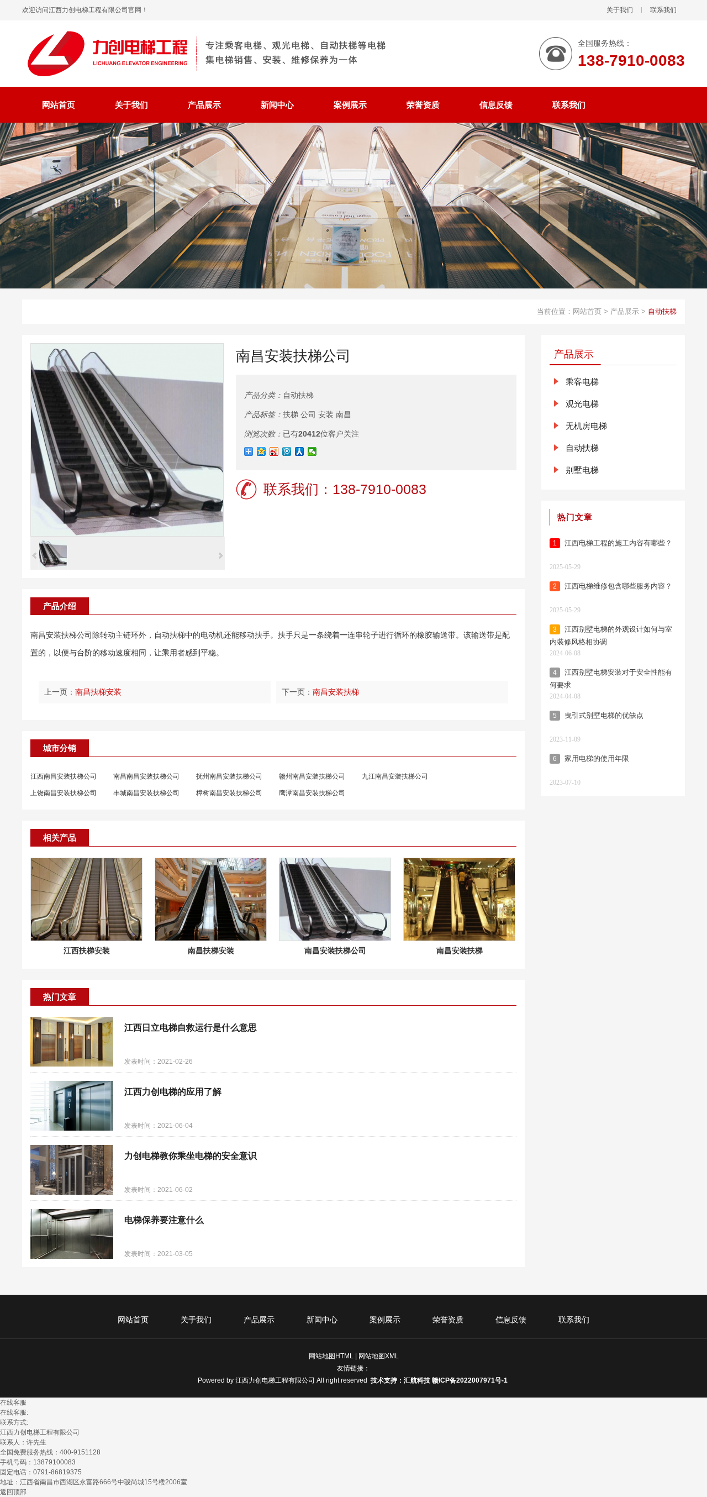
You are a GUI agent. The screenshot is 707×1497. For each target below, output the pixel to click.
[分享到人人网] (299, 451)
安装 (326, 414)
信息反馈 (510, 1319)
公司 (308, 414)
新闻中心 (322, 1319)
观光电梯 (582, 403)
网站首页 (587, 311)
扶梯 (290, 414)
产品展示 (624, 311)
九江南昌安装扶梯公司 (395, 776)
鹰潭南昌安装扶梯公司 (312, 793)
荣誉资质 (447, 1319)
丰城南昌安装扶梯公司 (146, 793)
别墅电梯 (582, 470)
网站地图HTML (331, 1356)
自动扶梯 (662, 311)
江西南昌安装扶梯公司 (63, 776)
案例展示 (385, 1319)
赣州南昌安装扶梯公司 (312, 776)
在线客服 (13, 1402)
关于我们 (619, 10)
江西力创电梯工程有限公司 (275, 1380)
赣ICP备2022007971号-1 (470, 1380)
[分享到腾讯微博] (287, 451)
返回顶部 (13, 1492)
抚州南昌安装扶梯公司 (229, 776)
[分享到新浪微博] (274, 451)
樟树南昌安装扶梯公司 (229, 793)
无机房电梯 (586, 425)
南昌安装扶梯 (336, 691)
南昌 (343, 414)
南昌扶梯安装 (98, 691)
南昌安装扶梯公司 (61, 635)
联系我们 (663, 10)
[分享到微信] (312, 451)
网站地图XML (378, 1356)
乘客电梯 (582, 381)
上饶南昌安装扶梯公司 (63, 793)
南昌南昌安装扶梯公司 (146, 776)
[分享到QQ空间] (261, 451)
